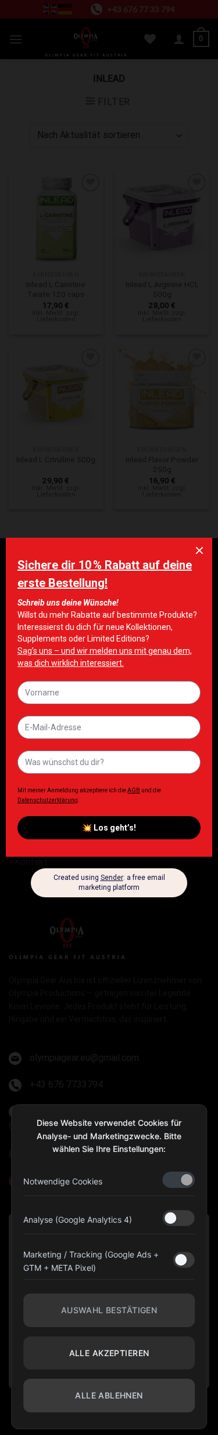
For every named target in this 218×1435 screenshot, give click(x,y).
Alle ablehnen (108, 1395)
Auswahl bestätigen (109, 1310)
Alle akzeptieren (109, 1353)
